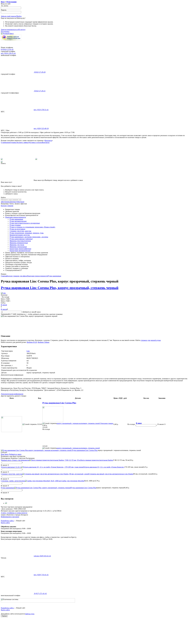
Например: (5, 204)
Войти (19, 16)
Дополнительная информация (12, 394)
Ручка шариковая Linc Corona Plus (59, 403)
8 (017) (40, 593)
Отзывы (13, 142)
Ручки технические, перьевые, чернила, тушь (27, 233)
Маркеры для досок (17, 245)
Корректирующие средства (20, 235)
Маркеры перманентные (19, 243)
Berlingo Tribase (43, 342)
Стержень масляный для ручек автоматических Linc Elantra (111, 474)
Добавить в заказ (14, 454)
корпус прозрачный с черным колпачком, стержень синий (78, 423)
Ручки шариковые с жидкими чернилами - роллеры (29, 237)
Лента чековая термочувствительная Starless (96, 460)
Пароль (3, 10)
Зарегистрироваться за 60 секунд (13, 29)
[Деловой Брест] (7, 33)
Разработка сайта (7, 521)
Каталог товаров (7, 206)
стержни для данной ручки (151, 340)
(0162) (40, 72)
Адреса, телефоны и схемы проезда (14, 513)
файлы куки (29, 614)
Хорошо (4, 616)
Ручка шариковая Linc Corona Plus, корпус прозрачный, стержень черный (59, 288)
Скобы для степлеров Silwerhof (72, 481)
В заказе (4, 305)
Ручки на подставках (17, 229)
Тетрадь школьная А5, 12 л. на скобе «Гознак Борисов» (103, 467)
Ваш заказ (4, 454)
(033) (41, 110)
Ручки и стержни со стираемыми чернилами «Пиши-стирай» (32, 227)
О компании (5, 142)
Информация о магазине (10, 517)
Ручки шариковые (16, 219)
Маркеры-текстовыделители (20, 241)
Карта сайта (5, 523)
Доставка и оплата (35, 142)
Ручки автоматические (18, 221)
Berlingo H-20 (32, 342)
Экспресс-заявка (22, 142)
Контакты (48, 140)
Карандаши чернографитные (20, 249)
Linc (28, 351)
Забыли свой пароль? (9, 16)
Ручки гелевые (15, 225)
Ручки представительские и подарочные (25, 223)
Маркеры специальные (18, 247)
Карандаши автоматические (20, 251)
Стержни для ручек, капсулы (20, 231)
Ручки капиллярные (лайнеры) (21, 239)
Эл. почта (4, 6)
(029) (41, 128)
